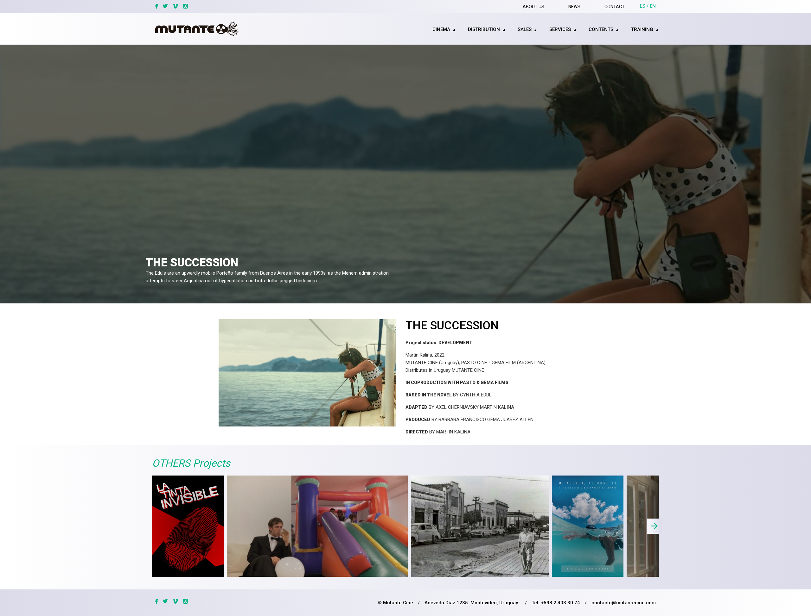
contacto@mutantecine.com (623, 603)
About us (533, 6)
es (642, 6)
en (653, 6)
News (574, 6)
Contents (601, 29)
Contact (614, 6)
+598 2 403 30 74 (560, 603)
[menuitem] (435, 29)
